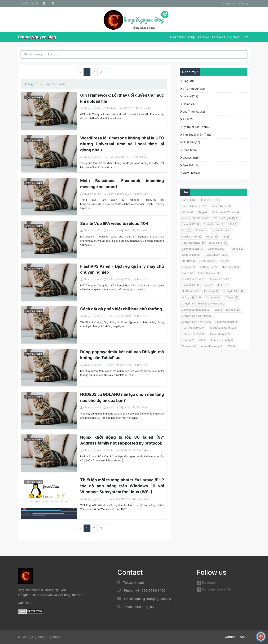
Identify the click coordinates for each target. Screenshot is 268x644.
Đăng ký (244, 3)
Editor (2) (223, 285)
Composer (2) (213, 297)
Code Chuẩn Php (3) (217, 254)
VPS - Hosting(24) (194, 88)
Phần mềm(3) (191, 150)
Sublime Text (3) (191, 236)
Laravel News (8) (221, 206)
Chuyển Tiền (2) (233, 291)
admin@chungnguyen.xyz (153, 599)
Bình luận (145, 108)
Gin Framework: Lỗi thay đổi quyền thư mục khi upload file (122, 98)
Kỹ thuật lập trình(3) (196, 127)
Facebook (208, 583)
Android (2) (188, 267)
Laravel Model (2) (227, 321)
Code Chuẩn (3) (191, 254)
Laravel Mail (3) (218, 242)
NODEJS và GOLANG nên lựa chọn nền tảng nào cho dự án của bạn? (122, 397)
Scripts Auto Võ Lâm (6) (226, 212)
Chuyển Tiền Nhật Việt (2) (197, 321)
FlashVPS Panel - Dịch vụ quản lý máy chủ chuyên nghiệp (122, 269)
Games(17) (189, 104)
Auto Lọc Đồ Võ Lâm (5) (195, 218)
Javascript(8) (191, 157)
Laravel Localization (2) (196, 309)
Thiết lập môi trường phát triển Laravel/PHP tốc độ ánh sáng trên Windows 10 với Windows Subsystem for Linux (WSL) (122, 485)
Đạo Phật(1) (190, 165)
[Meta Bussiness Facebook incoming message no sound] (49, 196)
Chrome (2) (188, 346)
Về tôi (34, 3)
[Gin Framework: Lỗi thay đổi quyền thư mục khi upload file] (49, 111)
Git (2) (202, 340)
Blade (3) (201, 230)
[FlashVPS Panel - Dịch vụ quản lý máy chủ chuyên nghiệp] (49, 282)
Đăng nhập (229, 3)
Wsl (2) (232, 346)
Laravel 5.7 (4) (190, 224)
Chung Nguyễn (92, 108)
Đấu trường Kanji (182, 37)
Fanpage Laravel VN (216, 589)
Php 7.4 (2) (188, 340)
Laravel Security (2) (222, 340)
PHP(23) (188, 119)
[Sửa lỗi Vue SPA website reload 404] (49, 239)
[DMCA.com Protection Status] (30, 611)
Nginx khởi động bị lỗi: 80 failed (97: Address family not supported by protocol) (122, 440)
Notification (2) (190, 291)
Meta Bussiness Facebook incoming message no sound (122, 183)
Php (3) (226, 236)
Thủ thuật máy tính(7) (197, 134)
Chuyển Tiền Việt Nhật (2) (197, 315)
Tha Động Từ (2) (231, 267)
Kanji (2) (224, 260)
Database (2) (211, 291)
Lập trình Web (34, 97)
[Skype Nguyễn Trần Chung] (53, 3)
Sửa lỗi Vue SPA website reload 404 (114, 223)
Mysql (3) (211, 236)
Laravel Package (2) (211, 346)
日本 (245, 37)
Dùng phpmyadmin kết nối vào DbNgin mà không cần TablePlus (122, 354)
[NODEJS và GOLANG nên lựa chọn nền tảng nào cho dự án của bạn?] (49, 410)
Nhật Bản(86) (191, 142)
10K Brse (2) (189, 260)
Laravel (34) (189, 200)
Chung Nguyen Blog (37, 37)
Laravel (203, 37)
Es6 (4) (234, 224)
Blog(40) (188, 81)
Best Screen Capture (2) (223, 327)
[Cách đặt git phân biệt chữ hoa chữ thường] (49, 325)
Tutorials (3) (237, 248)
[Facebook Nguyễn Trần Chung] (44, 3)
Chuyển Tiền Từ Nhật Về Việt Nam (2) (203, 303)
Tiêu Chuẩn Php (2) (193, 327)
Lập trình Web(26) (194, 111)
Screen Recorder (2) (193, 334)
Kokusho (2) (208, 260)
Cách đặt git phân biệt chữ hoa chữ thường (121, 309)
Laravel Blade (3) (221, 230)
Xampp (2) (232, 297)
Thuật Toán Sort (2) (193, 279)
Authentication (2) (208, 273)
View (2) (208, 285)
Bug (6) (203, 212)
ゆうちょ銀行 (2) (191, 297)
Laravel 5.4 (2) (190, 285)
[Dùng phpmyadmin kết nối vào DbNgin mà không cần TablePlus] (49, 367)
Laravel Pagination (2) (227, 309)
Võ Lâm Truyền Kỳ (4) (226, 218)
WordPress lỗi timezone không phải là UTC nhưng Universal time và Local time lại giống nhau (122, 144)
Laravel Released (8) (194, 206)
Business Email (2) (220, 279)
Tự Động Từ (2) (208, 267)
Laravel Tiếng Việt (225, 37)
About (244, 637)
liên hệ (23, 3)
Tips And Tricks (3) (193, 242)
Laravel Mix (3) (216, 248)
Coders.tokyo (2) (220, 334)
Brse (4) (186, 230)
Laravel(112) (190, 96)
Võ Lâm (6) (188, 212)
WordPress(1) (191, 172)
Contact (230, 637)
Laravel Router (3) (192, 248)
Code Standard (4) (214, 224)
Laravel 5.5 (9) (209, 200)
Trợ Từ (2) (187, 273)
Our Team (25, 603)
